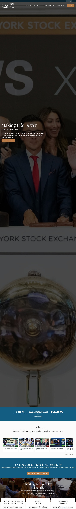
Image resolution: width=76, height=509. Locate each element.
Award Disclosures (38, 416)
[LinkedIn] (70, 1)
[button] (28, 6)
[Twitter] (67, 1)
